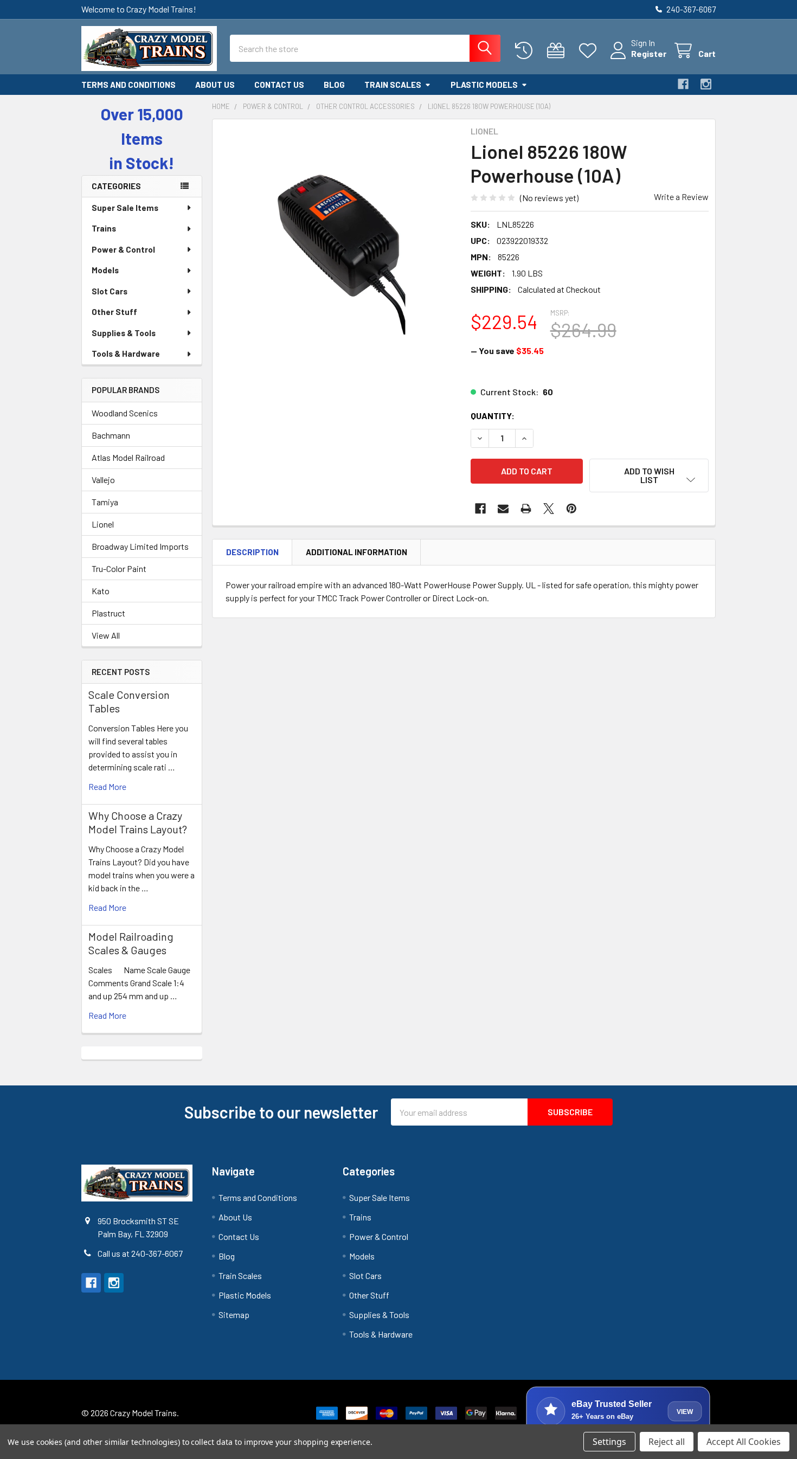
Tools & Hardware (126, 353)
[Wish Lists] (590, 50)
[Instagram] (706, 84)
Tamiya (105, 502)
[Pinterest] (571, 508)
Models (105, 270)
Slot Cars (109, 291)
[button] (649, 475)
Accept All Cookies (743, 1442)
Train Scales (392, 84)
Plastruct (108, 613)
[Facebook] (683, 84)
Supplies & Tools (124, 333)
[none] (338, 245)
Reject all (666, 1442)
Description (252, 552)
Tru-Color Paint (119, 568)
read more (107, 786)
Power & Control (123, 249)
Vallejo (103, 479)
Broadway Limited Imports (140, 546)
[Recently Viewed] (526, 50)
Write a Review (681, 196)
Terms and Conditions (128, 84)
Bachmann (111, 435)
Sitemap (233, 1314)
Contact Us (279, 84)
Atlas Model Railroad (128, 457)
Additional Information (356, 552)
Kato (101, 591)
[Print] (526, 508)
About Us (215, 84)
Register (648, 53)
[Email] (503, 508)
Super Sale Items (125, 208)
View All (106, 635)
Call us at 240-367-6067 (140, 1253)
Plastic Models (484, 84)
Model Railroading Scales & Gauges (130, 943)
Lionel (103, 524)
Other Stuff (114, 312)
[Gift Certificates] (558, 50)
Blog (334, 84)
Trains (104, 228)
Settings (609, 1442)
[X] (548, 508)
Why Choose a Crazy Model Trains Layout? (137, 822)
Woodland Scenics (125, 413)
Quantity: (493, 415)
